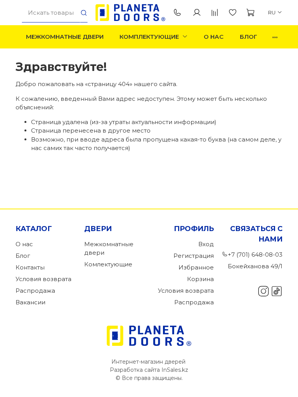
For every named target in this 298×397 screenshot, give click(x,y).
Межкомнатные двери (65, 36)
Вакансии (30, 302)
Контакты (30, 267)
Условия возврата (43, 279)
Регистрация (193, 255)
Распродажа (35, 290)
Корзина (200, 279)
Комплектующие (149, 36)
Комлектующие (108, 264)
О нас (214, 36)
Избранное (196, 267)
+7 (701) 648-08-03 (179, 13)
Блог (248, 36)
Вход (206, 244)
